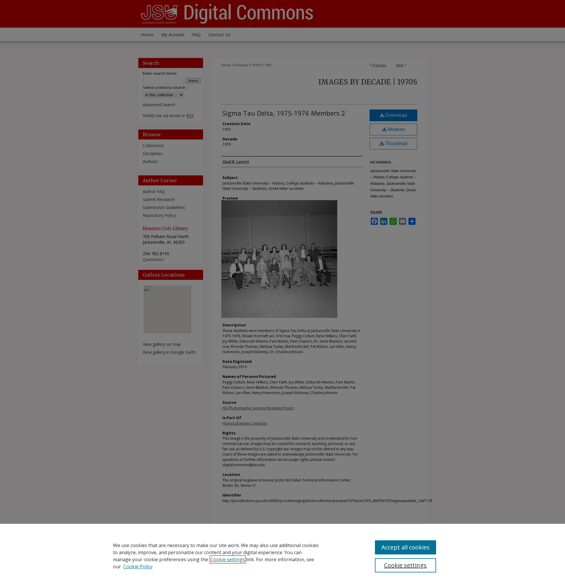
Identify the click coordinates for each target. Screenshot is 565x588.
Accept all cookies (405, 547)
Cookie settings (227, 559)
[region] (282, 555)
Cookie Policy (137, 566)
